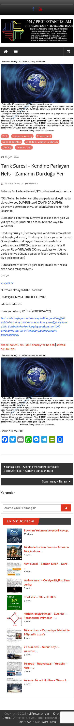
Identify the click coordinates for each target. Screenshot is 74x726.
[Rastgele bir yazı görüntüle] (68, 51)
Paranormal (44, 136)
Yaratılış (6, 147)
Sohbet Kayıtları (11, 141)
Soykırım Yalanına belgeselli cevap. (46, 530)
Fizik (4, 136)
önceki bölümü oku (12, 345)
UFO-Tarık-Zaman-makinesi (42, 141)
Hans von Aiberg (22, 136)
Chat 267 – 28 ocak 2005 (40, 597)
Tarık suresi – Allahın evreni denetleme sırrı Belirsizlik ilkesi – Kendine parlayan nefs (31, 468)
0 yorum (33, 183)
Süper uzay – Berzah (55, 481)
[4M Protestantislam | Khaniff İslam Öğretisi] (6, 51)
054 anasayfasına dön (40, 345)
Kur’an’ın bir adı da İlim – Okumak (45, 680)
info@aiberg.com (34, 330)
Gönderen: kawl (12, 183)
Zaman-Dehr (23, 147)
